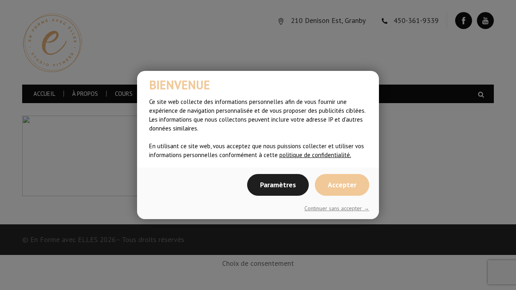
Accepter (342, 184)
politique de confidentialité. (315, 155)
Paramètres (278, 184)
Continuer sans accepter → (336, 208)
